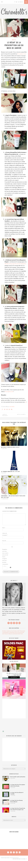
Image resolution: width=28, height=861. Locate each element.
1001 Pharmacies (21, 631)
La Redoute (11, 632)
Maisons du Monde (13, 633)
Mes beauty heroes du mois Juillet (10, 447)
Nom (3, 527)
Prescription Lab (21, 54)
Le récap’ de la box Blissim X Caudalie (16, 793)
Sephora (9, 631)
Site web (4, 540)
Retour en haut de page (19, 858)
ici (25, 402)
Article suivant (21, 414)
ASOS (16, 632)
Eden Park (20, 633)
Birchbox (4, 631)
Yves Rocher (14, 631)
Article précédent (5, 415)
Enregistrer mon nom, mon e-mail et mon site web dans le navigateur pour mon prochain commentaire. (5, 557)
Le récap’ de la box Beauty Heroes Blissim (16, 801)
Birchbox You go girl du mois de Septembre (15, 264)
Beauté (14, 39)
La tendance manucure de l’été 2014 (10, 471)
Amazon (6, 633)
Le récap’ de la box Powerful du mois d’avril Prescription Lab (17, 809)
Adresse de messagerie (5, 534)
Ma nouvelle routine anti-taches (17, 776)
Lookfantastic (5, 632)
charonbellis (11, 406)
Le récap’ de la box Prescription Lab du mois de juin (17, 785)
